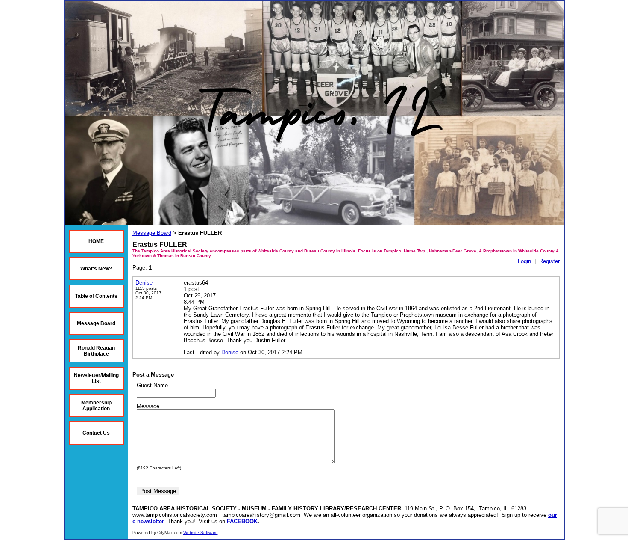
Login (524, 261)
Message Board (96, 323)
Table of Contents (96, 296)
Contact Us (96, 433)
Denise (144, 282)
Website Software (200, 532)
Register (549, 261)
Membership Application (96, 406)
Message (148, 406)
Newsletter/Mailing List (96, 378)
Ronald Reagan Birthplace (96, 351)
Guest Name (152, 385)
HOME (96, 241)
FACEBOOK (242, 521)
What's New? (96, 269)
